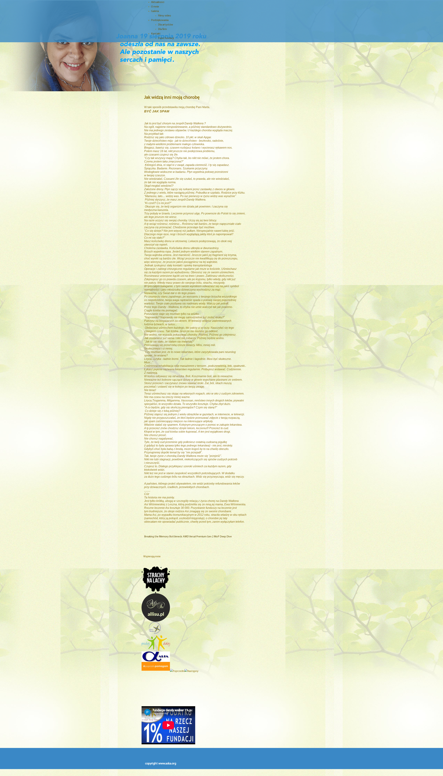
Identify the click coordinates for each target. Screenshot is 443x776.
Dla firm (162, 29)
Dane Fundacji (166, 38)
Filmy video (164, 15)
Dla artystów (165, 24)
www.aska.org (167, 763)
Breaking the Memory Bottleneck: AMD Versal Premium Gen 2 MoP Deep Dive (188, 536)
